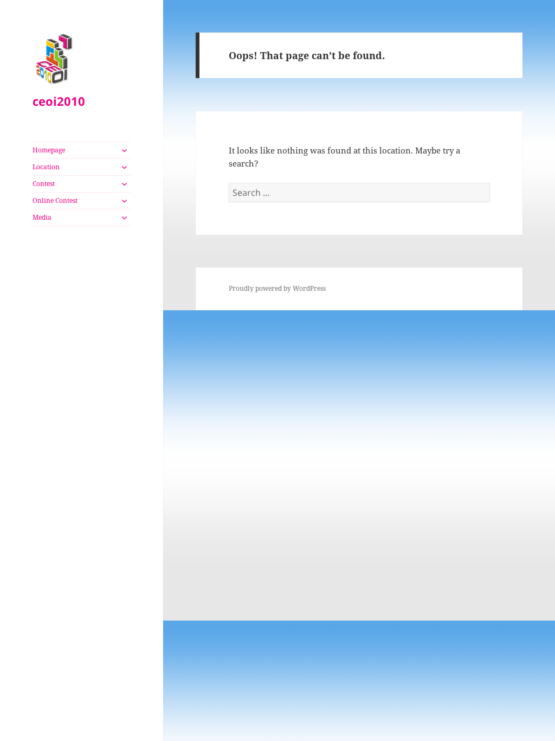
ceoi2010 (59, 101)
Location (46, 166)
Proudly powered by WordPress (277, 288)
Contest (44, 183)
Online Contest (55, 200)
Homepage (49, 150)
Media (42, 217)
